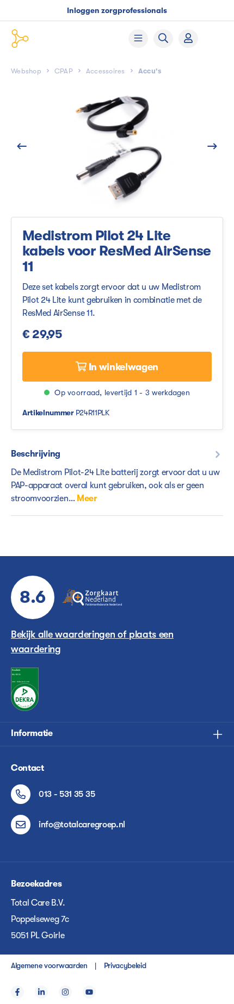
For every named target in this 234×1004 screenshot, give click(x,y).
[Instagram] (65, 992)
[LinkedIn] (41, 992)
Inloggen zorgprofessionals (117, 10)
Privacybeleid (125, 965)
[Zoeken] (163, 38)
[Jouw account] (188, 38)
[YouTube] (89, 992)
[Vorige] (22, 147)
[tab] (117, 476)
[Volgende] (212, 147)
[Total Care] (52, 38)
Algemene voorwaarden (49, 965)
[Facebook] (17, 992)
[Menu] (138, 38)
